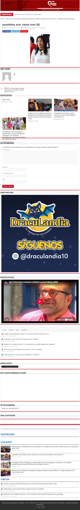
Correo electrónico (8, 173)
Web (3, 179)
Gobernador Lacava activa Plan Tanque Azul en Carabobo (21, 339)
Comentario (5, 149)
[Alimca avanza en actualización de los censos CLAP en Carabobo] (2, 349)
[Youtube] (41, 507)
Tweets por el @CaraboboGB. (10, 408)
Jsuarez (6, 28)
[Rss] (36, 507)
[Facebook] (37, 507)
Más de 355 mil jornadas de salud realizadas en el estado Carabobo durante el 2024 (31, 19)
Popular (4, 330)
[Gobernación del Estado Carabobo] (40, 5)
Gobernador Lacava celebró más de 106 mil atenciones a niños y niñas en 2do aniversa (38, 14)
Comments (24, 330)
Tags (17, 330)
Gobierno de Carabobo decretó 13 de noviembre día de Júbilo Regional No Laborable (29, 344)
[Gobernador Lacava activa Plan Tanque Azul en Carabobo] (2, 339)
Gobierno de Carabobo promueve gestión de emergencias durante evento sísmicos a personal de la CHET (40, 116)
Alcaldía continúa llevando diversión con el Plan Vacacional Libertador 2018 (26, 334)
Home (2, 19)
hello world (6, 100)
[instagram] (44, 507)
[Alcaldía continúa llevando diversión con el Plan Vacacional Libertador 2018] (2, 334)
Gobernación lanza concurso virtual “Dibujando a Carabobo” (22, 354)
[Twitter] (39, 507)
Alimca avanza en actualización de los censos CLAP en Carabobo (23, 349)
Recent (11, 330)
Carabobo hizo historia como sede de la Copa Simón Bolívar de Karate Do (65, 115)
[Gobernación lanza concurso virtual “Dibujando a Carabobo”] (2, 354)
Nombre (5, 167)
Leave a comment (31, 28)
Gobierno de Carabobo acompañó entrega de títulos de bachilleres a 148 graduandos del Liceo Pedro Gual (43, 471)
